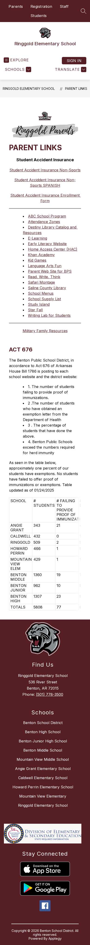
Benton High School (42, 732)
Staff (64, 6)
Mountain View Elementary (42, 796)
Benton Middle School (42, 750)
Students (38, 15)
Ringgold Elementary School (29, 89)
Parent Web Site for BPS (50, 271)
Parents (16, 6)
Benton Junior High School (43, 741)
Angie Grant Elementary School (43, 768)
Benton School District (43, 722)
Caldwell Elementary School (42, 777)
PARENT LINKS (76, 89)
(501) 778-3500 (49, 694)
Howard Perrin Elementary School (42, 787)
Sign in (74, 60)
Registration (41, 6)
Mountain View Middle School (43, 759)
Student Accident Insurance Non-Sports (45, 170)
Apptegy (55, 938)
